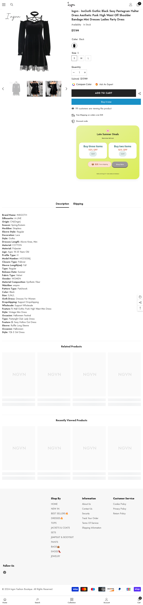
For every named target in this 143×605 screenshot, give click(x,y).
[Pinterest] (4, 572)
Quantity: (76, 67)
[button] (3, 89)
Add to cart (103, 93)
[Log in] (130, 4)
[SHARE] (138, 93)
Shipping (78, 204)
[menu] (3, 4)
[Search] (11, 4)
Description (62, 204)
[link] (18, 399)
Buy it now (106, 102)
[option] (34, 41)
